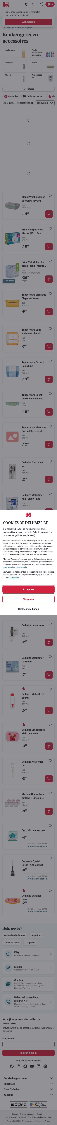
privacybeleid (8, 567)
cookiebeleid (22, 567)
